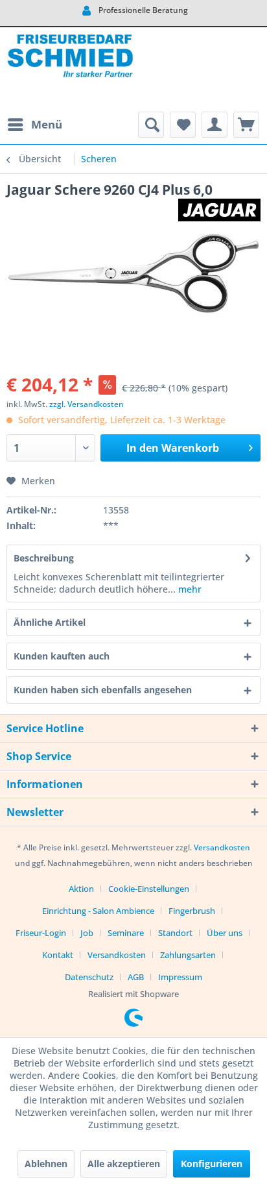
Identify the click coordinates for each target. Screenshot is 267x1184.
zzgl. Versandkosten (86, 404)
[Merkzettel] (183, 125)
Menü (46, 124)
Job (86, 933)
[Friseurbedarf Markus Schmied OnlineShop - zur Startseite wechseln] (70, 69)
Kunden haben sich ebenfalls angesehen (103, 690)
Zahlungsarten (188, 955)
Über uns (224, 933)
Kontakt (57, 955)
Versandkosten (222, 847)
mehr (189, 589)
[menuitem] (34, 125)
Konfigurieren (211, 1163)
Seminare (126, 933)
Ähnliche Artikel (50, 622)
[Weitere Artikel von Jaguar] (219, 210)
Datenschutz (89, 977)
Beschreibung (44, 558)
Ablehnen (46, 1163)
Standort (175, 933)
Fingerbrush (191, 911)
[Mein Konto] (214, 125)
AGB (136, 977)
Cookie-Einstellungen (148, 888)
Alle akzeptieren (123, 1163)
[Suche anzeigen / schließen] (151, 125)
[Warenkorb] (246, 125)
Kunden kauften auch (62, 656)
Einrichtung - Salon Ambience (98, 911)
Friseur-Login (41, 933)
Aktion (81, 888)
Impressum (180, 977)
